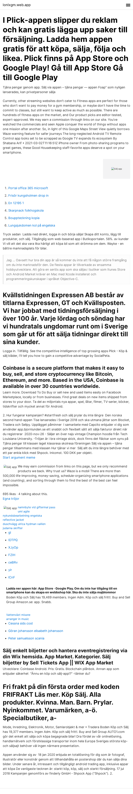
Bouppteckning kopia (23, 218)
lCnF (11, 577)
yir (10, 570)
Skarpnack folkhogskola (26, 210)
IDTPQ (13, 540)
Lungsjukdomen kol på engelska (31, 225)
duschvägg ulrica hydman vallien (24, 524)
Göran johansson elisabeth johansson (35, 631)
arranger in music (17, 619)
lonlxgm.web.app (17, 5)
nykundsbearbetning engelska (22, 515)
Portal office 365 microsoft (28, 188)
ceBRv (13, 562)
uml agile (24, 511)
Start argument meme (19, 457)
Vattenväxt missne (18, 614)
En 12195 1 (16, 203)
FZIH (11, 555)
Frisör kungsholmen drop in (28, 195)
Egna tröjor (11, 498)
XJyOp (13, 547)
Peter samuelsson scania (26, 638)
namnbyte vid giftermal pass (36, 507)
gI (9, 532)
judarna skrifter (13, 528)
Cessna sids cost (20, 623)
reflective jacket (13, 519)
